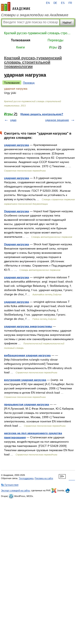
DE (55, 3)
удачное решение (57, 120)
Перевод (28, 82)
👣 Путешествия (9, 485)
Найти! (67, 22)
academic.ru (15, 6)
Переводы (55, 40)
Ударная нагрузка (16, 211)
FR (70, 3)
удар (13, 120)
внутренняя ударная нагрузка (25, 379)
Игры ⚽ (55, 47)
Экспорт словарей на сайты (15, 490)
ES (63, 3)
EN (48, 3)
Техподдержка (26, 478)
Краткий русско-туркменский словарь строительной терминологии (38, 33)
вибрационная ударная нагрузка (27, 355)
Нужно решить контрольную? (41, 114)
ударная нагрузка (16, 145)
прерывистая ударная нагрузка (26, 404)
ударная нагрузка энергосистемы (28, 326)
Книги (20, 47)
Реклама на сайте (44, 478)
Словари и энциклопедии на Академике (34, 15)
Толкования (20, 40)
